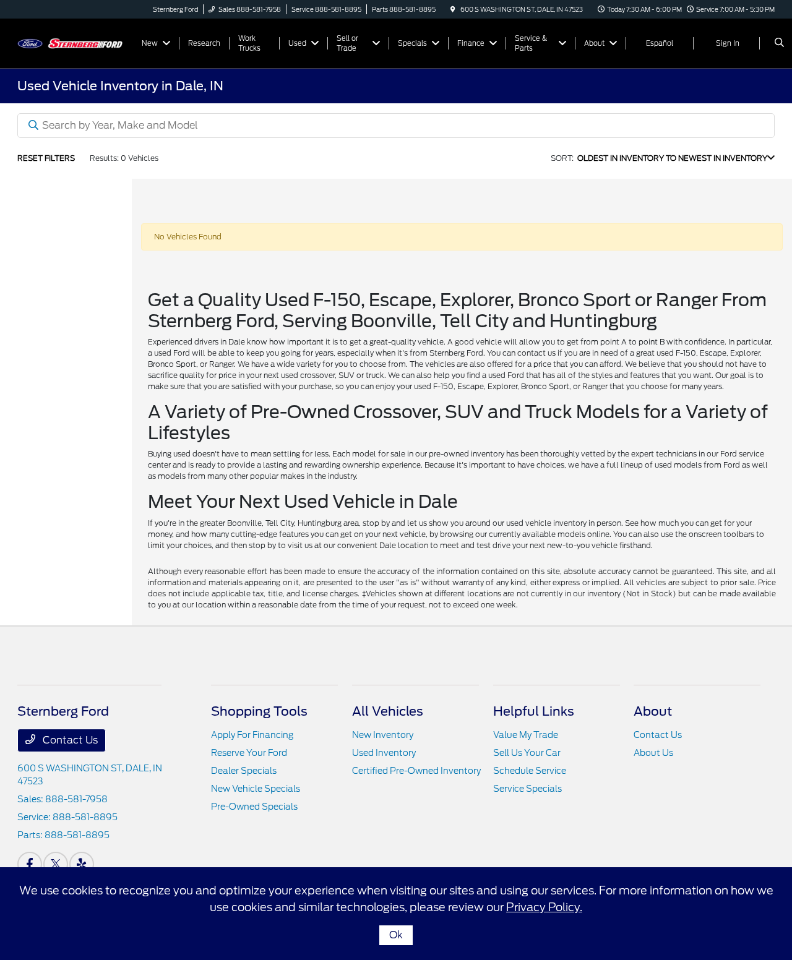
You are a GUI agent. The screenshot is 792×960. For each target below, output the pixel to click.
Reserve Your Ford (249, 753)
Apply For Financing (252, 735)
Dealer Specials (244, 771)
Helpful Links (533, 711)
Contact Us (69, 740)
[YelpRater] (81, 864)
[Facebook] (29, 864)
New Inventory (382, 735)
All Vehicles (387, 711)
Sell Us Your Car (527, 753)
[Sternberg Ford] (73, 42)
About (653, 711)
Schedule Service (529, 771)
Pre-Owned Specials (254, 807)
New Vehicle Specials (255, 789)
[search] (779, 43)
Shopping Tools (259, 711)
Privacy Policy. (544, 907)
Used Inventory (384, 753)
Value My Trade (525, 735)
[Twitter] (55, 864)
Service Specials (527, 789)
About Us (653, 753)
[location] (452, 9)
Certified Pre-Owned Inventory (416, 771)
